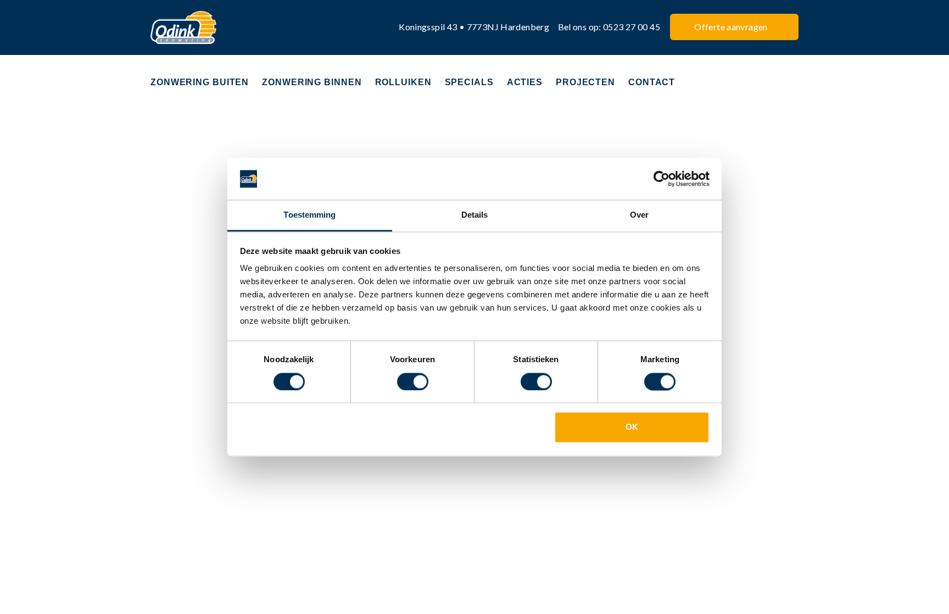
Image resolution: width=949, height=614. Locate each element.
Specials (469, 82)
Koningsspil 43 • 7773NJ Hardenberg (474, 26)
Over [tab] (639, 215)
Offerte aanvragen (730, 26)
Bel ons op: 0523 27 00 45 (609, 26)
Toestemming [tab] (309, 215)
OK (632, 427)
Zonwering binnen (311, 82)
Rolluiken (403, 82)
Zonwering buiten (199, 82)
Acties (525, 82)
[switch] (412, 381)
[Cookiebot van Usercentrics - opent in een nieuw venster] (661, 178)
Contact (651, 82)
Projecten (585, 82)
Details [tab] (474, 215)
